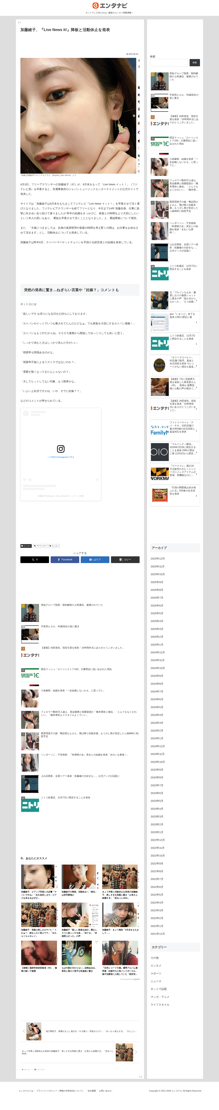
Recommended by (127, 979)
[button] (125, 559)
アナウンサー (41, 546)
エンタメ (27, 546)
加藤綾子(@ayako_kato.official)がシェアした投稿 (61, 496)
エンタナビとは (26, 1091)
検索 (152, 56)
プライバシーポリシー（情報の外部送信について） (60, 1091)
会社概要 (92, 1091)
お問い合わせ (105, 1091)
